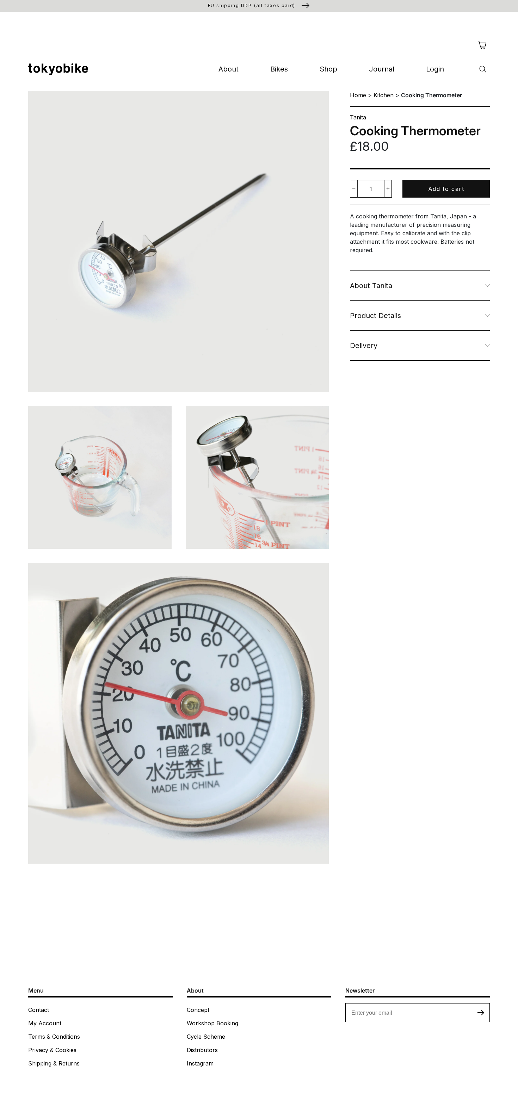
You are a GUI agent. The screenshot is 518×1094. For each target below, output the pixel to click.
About (228, 69)
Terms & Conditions (54, 1036)
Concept (198, 1009)
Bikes (279, 69)
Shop (328, 69)
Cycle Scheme (206, 1036)
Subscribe (481, 1012)
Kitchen (384, 95)
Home (358, 95)
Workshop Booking (212, 1023)
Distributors (202, 1049)
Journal (381, 69)
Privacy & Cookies (52, 1049)
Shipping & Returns (54, 1063)
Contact (38, 1009)
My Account (44, 1023)
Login (435, 69)
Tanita (358, 117)
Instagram (200, 1063)
